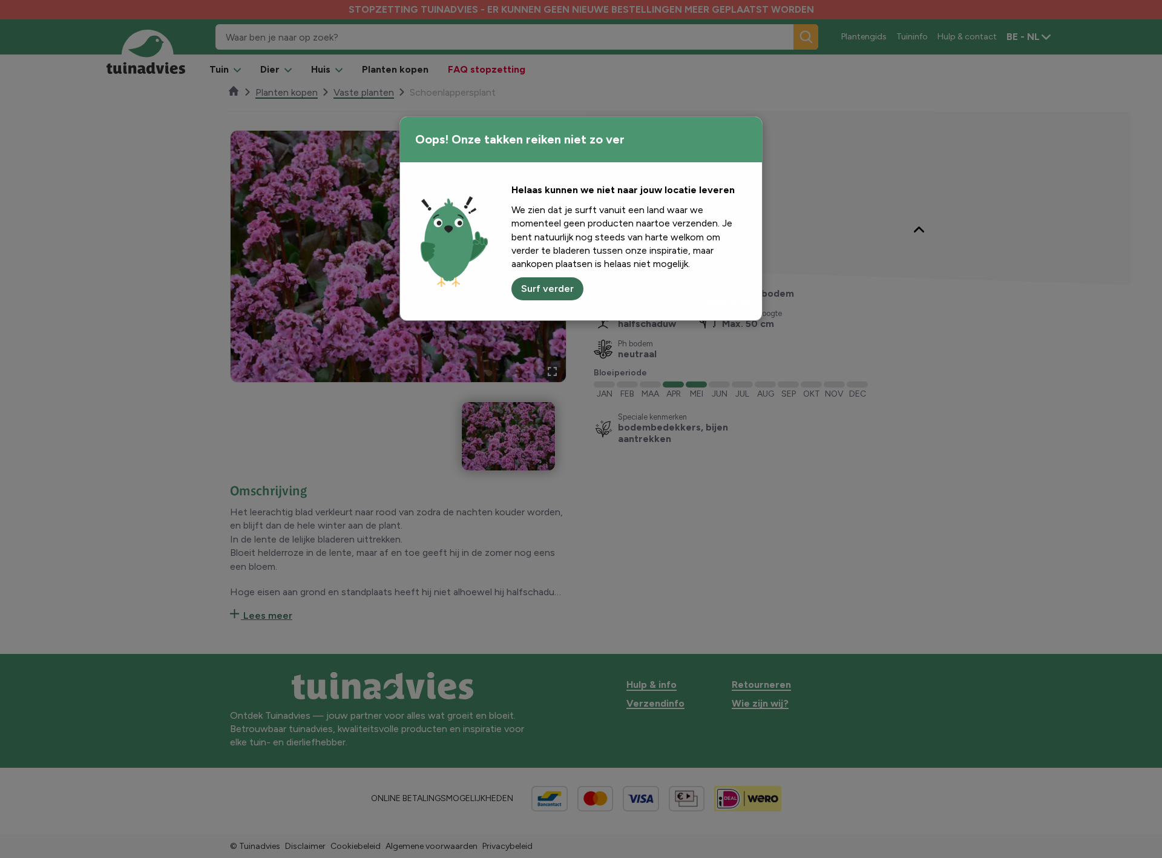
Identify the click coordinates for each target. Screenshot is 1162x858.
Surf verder (547, 288)
